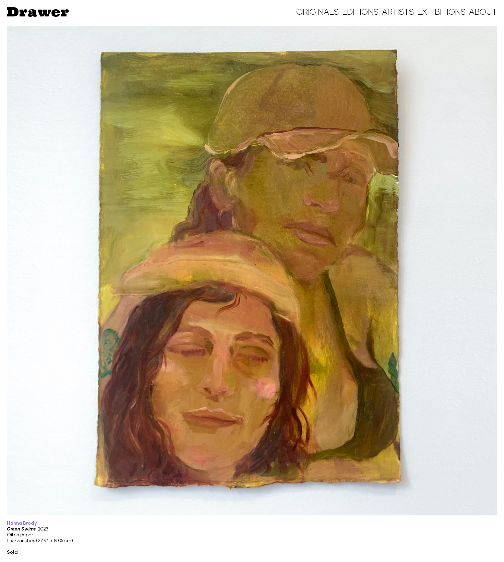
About (483, 12)
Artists (398, 12)
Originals (317, 12)
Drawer (38, 11)
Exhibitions (441, 12)
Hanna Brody (22, 523)
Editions (360, 12)
